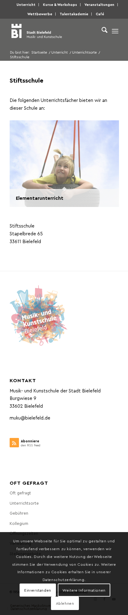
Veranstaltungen (99, 4)
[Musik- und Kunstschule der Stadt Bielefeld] (53, 30)
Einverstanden (37, 590)
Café (100, 14)
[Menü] (115, 30)
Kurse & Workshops (60, 4)
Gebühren (19, 513)
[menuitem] (26, 4)
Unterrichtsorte (24, 503)
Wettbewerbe (39, 14)
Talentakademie (74, 14)
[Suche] (101, 30)
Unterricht (25, 4)
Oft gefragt (20, 492)
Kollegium (19, 523)
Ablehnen (65, 603)
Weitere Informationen (84, 590)
